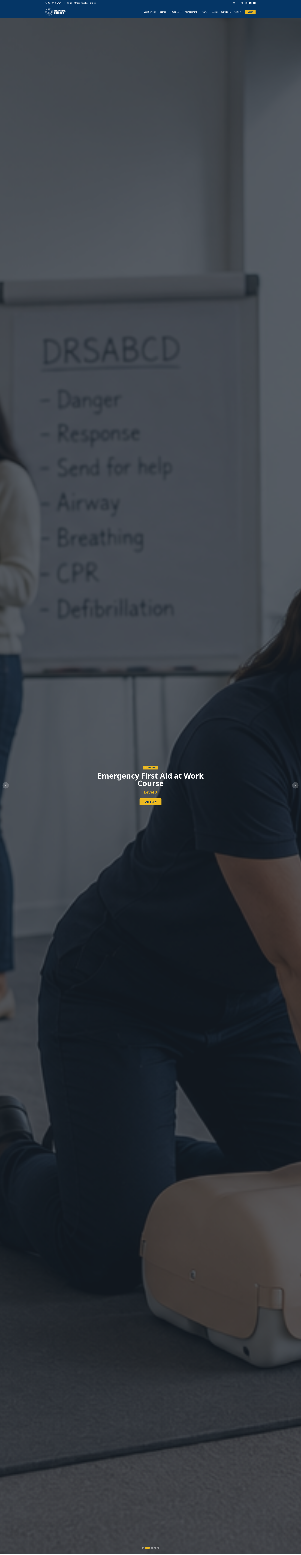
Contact (237, 12)
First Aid (162, 12)
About (214, 12)
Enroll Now (150, 798)
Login (250, 12)
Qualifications (150, 12)
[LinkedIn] (250, 3)
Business (175, 12)
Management (191, 12)
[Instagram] (246, 3)
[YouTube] (254, 3)
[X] (242, 3)
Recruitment (226, 12)
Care (204, 12)
